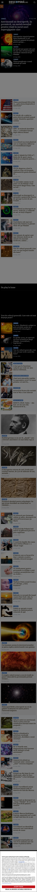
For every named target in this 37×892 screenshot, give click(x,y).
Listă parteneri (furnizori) (6, 883)
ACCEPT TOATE (18, 886)
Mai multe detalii (21, 861)
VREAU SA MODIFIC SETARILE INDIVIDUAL (18, 889)
